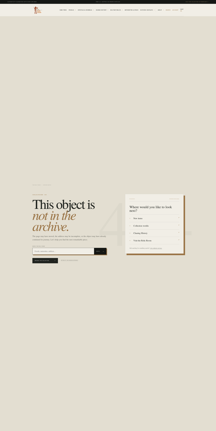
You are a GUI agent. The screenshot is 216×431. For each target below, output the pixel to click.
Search (100, 251)
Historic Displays (147, 10)
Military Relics (116, 10)
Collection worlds (156, 225)
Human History (102, 10)
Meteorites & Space (131, 10)
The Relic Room (36, 185)
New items (156, 218)
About (161, 10)
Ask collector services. (156, 248)
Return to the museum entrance (69, 260)
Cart (182, 10)
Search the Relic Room (38, 246)
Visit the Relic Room (156, 240)
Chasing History (156, 233)
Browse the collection (45, 260)
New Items (63, 10)
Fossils (72, 10)
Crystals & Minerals (86, 10)
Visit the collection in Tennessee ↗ (197, 1)
